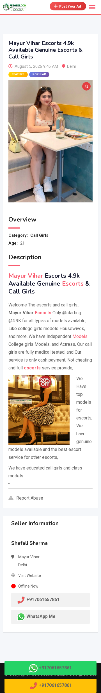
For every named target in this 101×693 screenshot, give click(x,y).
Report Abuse (29, 498)
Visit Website (29, 575)
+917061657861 (55, 668)
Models (80, 336)
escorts (32, 368)
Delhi (71, 66)
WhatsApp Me (41, 616)
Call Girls (39, 235)
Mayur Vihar (25, 276)
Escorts (73, 283)
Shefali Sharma (29, 543)
